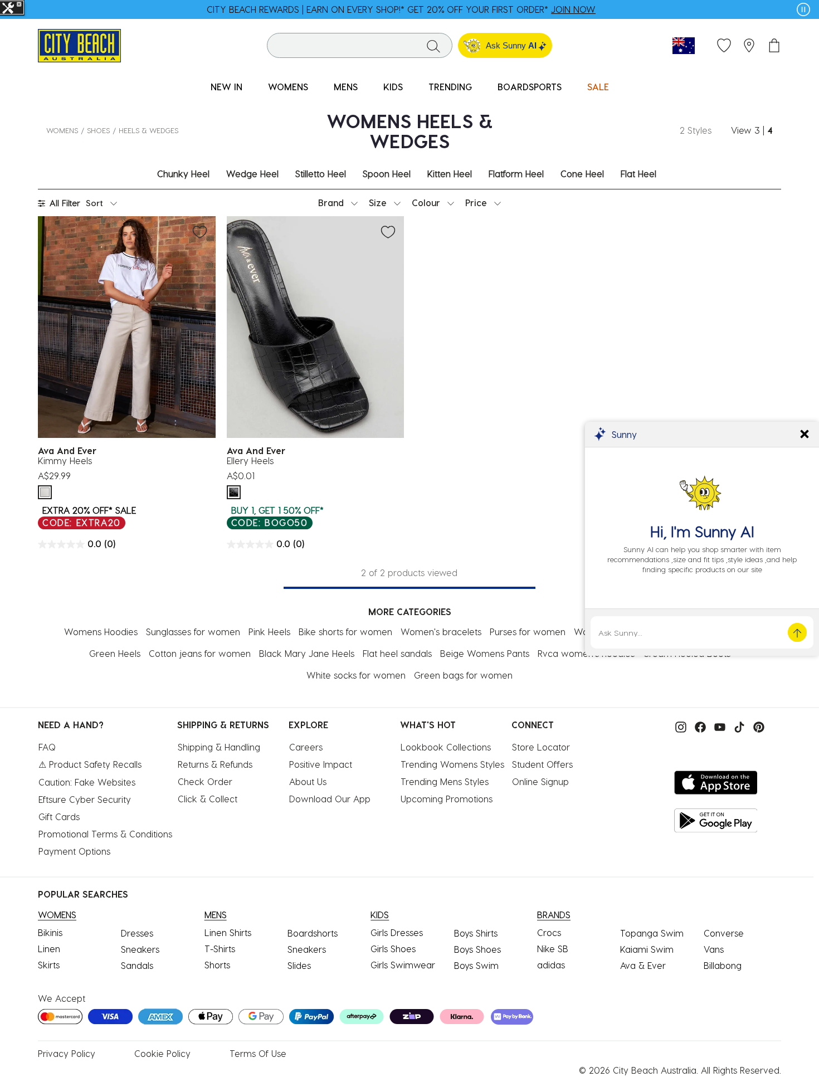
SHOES (98, 130)
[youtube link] (717, 725)
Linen (49, 948)
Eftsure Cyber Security (84, 799)
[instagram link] (678, 725)
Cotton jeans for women (200, 653)
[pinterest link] (756, 725)
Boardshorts (312, 933)
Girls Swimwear (402, 964)
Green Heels (114, 653)
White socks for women (356, 675)
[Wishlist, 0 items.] (724, 45)
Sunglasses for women (193, 631)
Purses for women (528, 631)
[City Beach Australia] (79, 44)
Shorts (217, 964)
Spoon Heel (387, 173)
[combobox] (360, 45)
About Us (307, 781)
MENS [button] (346, 86)
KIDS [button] (393, 86)
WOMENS (62, 130)
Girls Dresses (396, 932)
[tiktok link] (736, 725)
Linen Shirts (227, 932)
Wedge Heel (252, 173)
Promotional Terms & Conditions (105, 834)
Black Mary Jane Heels (306, 653)
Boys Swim (476, 965)
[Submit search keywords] (433, 45)
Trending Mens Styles (445, 781)
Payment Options (74, 851)
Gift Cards (59, 816)
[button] (749, 45)
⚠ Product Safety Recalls (90, 764)
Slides (299, 965)
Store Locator (541, 747)
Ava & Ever (643, 965)
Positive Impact (320, 764)
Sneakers (140, 949)
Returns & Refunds (215, 764)
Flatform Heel (516, 173)
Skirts (49, 964)
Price (476, 202)
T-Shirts (219, 948)
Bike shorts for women (345, 631)
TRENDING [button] (450, 86)
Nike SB (552, 948)
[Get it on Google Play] (716, 820)
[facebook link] (697, 725)
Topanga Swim (652, 933)
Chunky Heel (183, 173)
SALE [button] (598, 86)
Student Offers (542, 764)
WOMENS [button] (288, 86)
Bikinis (50, 932)
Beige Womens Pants (484, 653)
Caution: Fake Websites (86, 782)
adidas (551, 964)
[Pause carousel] (803, 9)
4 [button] (770, 130)
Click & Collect (207, 798)
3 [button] (757, 130)
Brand (331, 202)
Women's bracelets (441, 631)
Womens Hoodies (101, 631)
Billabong (723, 965)
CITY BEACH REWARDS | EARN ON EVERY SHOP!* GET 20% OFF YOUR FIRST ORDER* (401, 9)
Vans (714, 949)
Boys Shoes (477, 949)
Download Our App (329, 798)
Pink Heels (269, 631)
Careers (306, 747)
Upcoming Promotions (447, 798)
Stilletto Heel (320, 173)
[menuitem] (226, 87)
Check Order (205, 781)
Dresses (137, 933)
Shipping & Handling (219, 747)
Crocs (549, 932)
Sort (94, 203)
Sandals (137, 965)
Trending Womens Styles (452, 764)
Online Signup (540, 781)
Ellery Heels (250, 460)
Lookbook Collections (446, 747)
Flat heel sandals (397, 653)
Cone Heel (582, 173)
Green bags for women (463, 675)
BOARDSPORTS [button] (530, 86)
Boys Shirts (476, 933)
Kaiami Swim (647, 949)
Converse (724, 933)
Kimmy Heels (65, 460)
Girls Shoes (393, 948)
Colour (426, 202)
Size (378, 202)
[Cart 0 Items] (774, 45)
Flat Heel (638, 173)
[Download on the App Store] (716, 783)
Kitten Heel (449, 173)
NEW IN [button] (226, 86)
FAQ (47, 747)
